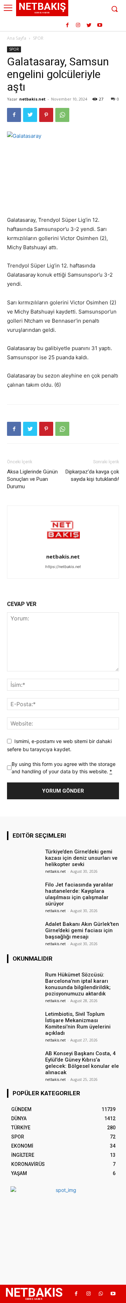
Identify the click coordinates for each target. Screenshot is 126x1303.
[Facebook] (67, 25)
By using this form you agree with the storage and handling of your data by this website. (63, 767)
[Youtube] (99, 25)
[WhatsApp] (62, 115)
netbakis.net (32, 99)
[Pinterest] (46, 115)
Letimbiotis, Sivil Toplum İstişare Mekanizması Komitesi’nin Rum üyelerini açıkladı (78, 1023)
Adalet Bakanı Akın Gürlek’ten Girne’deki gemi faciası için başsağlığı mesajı (82, 930)
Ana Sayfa (16, 38)
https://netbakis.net (63, 566)
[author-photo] (63, 547)
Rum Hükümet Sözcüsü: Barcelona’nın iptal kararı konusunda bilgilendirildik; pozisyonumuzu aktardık (78, 984)
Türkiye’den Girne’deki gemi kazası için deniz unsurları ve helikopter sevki (81, 858)
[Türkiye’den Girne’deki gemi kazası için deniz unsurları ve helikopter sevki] (24, 859)
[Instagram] (78, 25)
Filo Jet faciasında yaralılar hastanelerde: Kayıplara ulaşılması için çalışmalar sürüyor (79, 894)
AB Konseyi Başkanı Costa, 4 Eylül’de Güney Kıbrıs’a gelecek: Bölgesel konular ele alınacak (82, 1063)
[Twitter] (88, 25)
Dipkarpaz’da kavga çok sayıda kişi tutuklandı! (92, 475)
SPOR (38, 38)
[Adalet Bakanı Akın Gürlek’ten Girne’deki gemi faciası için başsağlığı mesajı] (24, 931)
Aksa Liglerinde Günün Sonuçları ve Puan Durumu (32, 479)
